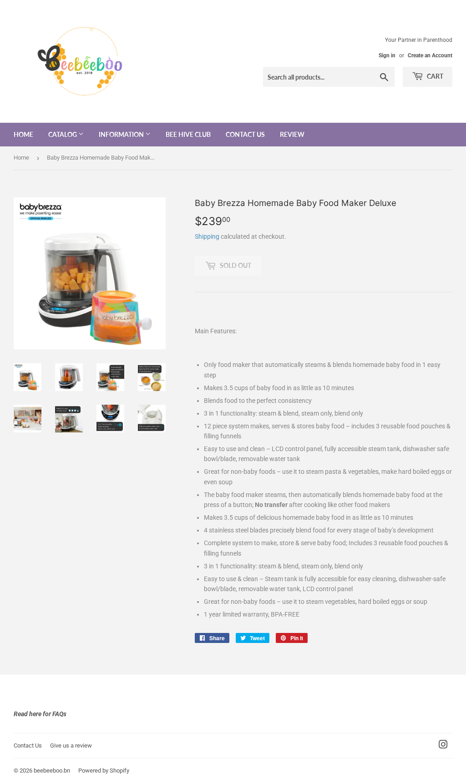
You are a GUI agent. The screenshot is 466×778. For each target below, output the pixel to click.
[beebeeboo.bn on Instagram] (443, 745)
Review (292, 134)
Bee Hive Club (188, 134)
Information (122, 134)
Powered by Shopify (103, 770)
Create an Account (430, 55)
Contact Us (245, 134)
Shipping (207, 236)
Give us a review (71, 745)
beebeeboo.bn (52, 770)
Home (23, 134)
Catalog (63, 134)
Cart (434, 76)
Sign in (387, 55)
